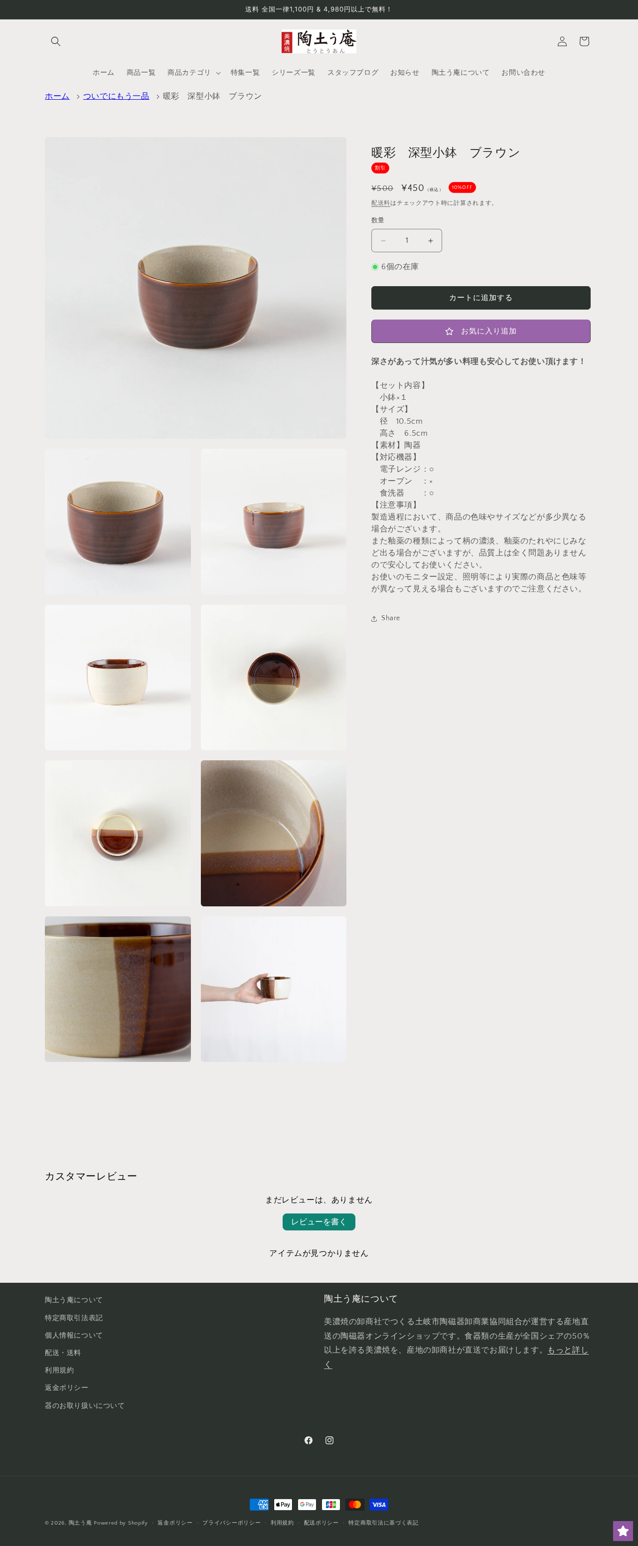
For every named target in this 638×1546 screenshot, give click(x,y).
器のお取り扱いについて (85, 1406)
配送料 (380, 203)
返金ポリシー (67, 1388)
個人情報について (74, 1336)
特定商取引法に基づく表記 (383, 1523)
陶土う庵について (74, 1300)
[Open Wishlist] (623, 1531)
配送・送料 (63, 1353)
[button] (56, 41)
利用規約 (59, 1370)
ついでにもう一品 (116, 96)
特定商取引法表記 (74, 1318)
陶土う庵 (80, 1523)
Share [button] (390, 619)
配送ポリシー (321, 1523)
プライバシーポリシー (231, 1523)
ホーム (57, 96)
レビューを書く (319, 1221)
